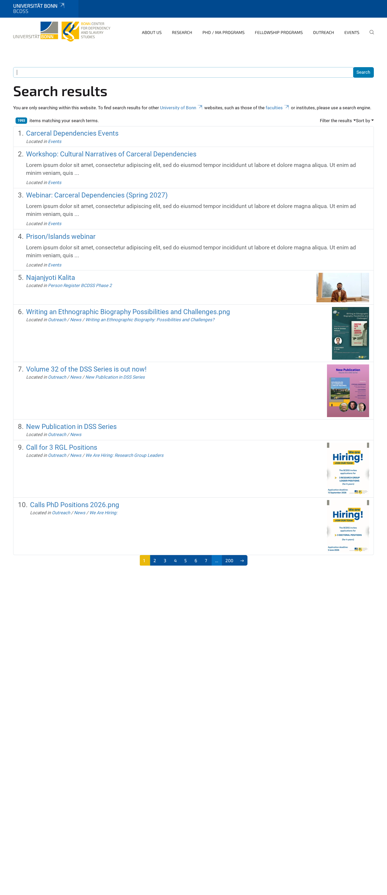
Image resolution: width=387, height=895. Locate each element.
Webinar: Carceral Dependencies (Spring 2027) (97, 195)
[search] (369, 36)
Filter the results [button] (336, 120)
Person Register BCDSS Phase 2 (80, 285)
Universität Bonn (35, 6)
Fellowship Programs (279, 32)
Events (351, 32)
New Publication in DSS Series (115, 377)
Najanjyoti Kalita (50, 277)
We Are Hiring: (103, 512)
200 (229, 560)
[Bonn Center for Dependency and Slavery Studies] (61, 32)
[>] (242, 560)
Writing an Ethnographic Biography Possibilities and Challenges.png (128, 312)
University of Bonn (178, 107)
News (75, 319)
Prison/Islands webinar (61, 236)
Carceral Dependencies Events (72, 133)
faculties (274, 107)
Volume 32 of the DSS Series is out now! (86, 369)
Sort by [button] (363, 120)
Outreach (323, 32)
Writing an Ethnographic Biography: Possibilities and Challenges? (149, 319)
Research (182, 32)
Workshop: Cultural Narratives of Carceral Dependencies (111, 154)
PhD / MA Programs (223, 32)
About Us (152, 32)
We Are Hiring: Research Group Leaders (124, 455)
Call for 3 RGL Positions (61, 447)
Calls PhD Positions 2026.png (74, 505)
